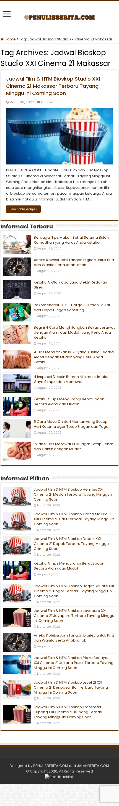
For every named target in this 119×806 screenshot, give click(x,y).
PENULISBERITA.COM (50, 765)
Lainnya (47, 102)
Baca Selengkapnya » (23, 209)
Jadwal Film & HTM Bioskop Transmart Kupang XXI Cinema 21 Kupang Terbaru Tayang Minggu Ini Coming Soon (69, 712)
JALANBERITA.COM (93, 765)
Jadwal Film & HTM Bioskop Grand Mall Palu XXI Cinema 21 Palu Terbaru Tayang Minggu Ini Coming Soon (74, 519)
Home (10, 39)
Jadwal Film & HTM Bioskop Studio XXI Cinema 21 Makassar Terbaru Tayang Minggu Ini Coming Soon (53, 86)
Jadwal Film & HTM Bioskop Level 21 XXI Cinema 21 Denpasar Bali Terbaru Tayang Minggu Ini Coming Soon (71, 687)
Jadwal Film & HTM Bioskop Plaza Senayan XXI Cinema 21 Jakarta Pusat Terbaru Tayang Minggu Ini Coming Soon (73, 662)
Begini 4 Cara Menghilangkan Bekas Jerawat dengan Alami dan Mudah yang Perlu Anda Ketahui (74, 332)
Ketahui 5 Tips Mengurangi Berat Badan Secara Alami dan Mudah (69, 401)
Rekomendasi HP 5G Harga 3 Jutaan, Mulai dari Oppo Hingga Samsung (72, 307)
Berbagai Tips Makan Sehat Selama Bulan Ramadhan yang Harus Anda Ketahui (71, 240)
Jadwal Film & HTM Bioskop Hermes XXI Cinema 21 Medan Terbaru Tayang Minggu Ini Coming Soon (74, 494)
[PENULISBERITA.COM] (59, 15)
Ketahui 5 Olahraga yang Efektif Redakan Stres (70, 285)
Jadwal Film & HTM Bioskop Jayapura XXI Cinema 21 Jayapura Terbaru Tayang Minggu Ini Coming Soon (74, 615)
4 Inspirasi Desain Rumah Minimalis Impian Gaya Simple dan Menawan (72, 379)
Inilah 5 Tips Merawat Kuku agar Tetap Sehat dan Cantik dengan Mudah (73, 446)
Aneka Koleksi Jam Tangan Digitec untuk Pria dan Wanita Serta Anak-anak (74, 262)
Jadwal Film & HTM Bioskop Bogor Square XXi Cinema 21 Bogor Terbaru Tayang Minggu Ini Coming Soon (74, 591)
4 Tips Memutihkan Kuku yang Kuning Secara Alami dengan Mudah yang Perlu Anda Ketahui (74, 357)
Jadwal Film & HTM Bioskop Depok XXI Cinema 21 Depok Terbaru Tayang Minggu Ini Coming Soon (73, 543)
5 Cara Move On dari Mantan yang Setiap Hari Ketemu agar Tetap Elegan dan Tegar (72, 424)
